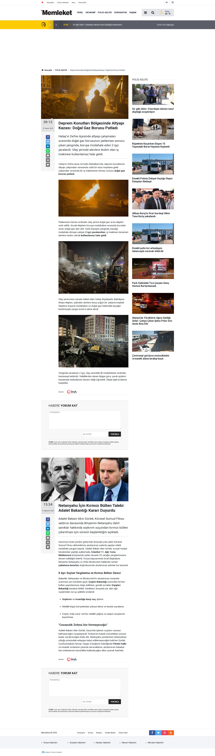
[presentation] (50, 24)
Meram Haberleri (129, 742)
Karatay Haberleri (103, 742)
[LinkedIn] (48, 146)
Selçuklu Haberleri (77, 742)
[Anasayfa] (42, 2)
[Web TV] (166, 2)
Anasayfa (81, 733)
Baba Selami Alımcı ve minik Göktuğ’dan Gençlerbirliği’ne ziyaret (100, 25)
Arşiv (73, 2)
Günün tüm (165, 25)
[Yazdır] (48, 160)
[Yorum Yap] (48, 165)
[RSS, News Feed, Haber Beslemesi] (171, 732)
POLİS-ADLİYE (105, 12)
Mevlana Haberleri (156, 742)
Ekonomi (90, 12)
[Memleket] (56, 12)
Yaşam (132, 12)
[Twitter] (48, 142)
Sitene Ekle (82, 2)
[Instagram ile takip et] (164, 732)
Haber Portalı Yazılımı (53, 752)
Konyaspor (120, 12)
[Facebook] (48, 137)
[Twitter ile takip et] (158, 732)
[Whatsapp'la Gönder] (48, 151)
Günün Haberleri (63, 2)
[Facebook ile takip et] (152, 732)
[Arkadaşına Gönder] (48, 155)
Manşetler (50, 2)
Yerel (80, 12)
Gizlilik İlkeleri (110, 733)
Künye (90, 733)
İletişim (99, 733)
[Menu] (145, 12)
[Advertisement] (107, 47)
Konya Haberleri (50, 742)
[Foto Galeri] (172, 2)
